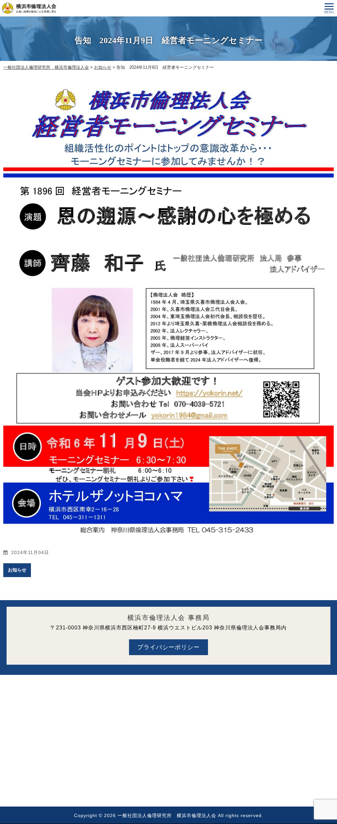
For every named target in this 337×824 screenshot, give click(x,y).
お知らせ (17, 569)
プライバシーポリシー (168, 647)
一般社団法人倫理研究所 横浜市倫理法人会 (166, 815)
